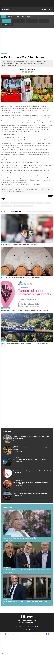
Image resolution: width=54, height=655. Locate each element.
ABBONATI (5, 9)
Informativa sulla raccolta (13, 634)
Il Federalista (7, 24)
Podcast (16, 16)
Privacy (39, 627)
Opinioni (9, 16)
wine (32, 202)
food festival (23, 202)
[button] (26, 630)
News (3, 16)
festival (5, 202)
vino (48, 202)
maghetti (40, 202)
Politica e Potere (18, 21)
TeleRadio (44, 21)
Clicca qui (47, 189)
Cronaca (6, 21)
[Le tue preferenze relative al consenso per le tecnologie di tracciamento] (2, 653)
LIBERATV (22, 69)
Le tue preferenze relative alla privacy (33, 634)
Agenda (30, 16)
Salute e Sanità (32, 21)
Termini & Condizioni (30, 627)
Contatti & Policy (17, 627)
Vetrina (23, 16)
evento (13, 202)
